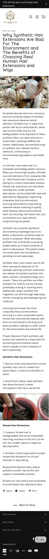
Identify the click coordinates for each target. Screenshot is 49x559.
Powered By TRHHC (9, 544)
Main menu (8, 522)
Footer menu (9, 514)
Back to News (26, 505)
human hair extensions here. (27, 484)
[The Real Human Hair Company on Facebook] (33, 539)
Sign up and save (12, 530)
